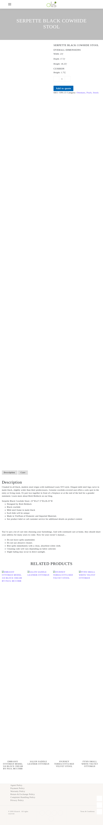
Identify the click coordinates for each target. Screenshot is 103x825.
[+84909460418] (99, 798)
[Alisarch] (51, 4)
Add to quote (63, 88)
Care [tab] (23, 472)
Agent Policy (16, 785)
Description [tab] (9, 472)
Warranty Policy (17, 791)
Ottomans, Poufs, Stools (88, 93)
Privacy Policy (17, 800)
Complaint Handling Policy (22, 797)
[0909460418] (99, 805)
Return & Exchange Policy (22, 794)
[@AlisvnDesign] (99, 811)
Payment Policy (17, 788)
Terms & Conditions (87, 811)
